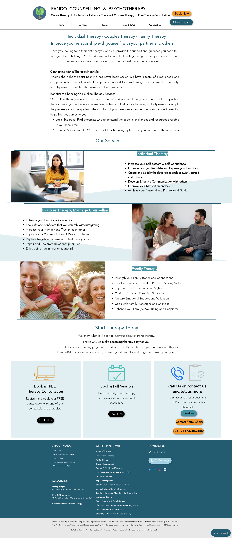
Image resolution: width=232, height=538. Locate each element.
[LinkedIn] (154, 469)
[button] (160, 461)
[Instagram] (160, 469)
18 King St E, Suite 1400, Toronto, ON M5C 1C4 (72, 498)
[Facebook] (149, 469)
